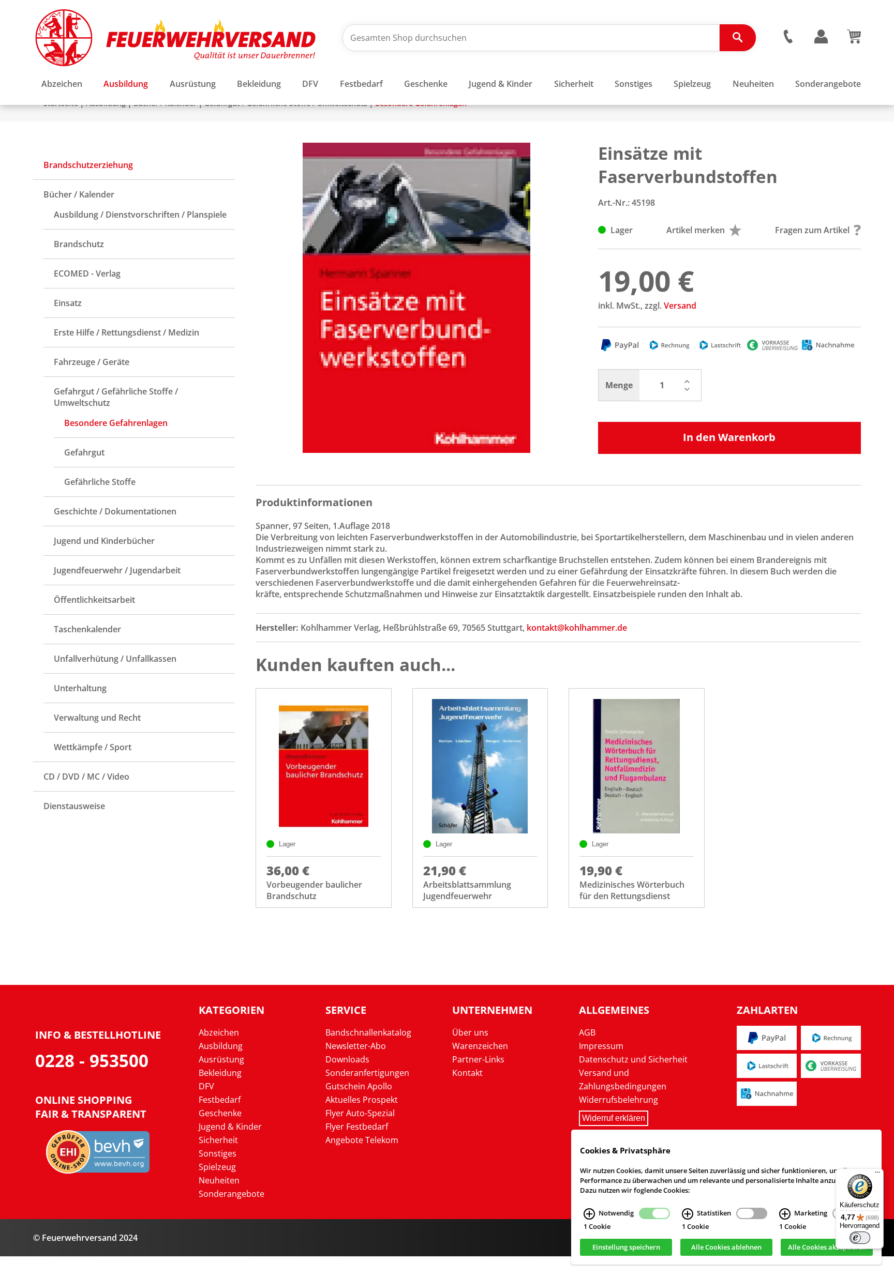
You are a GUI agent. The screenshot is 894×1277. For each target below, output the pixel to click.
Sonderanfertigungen (367, 1072)
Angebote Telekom (361, 1140)
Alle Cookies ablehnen (726, 1247)
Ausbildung (221, 1046)
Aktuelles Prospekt (361, 1099)
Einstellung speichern (626, 1247)
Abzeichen (219, 1032)
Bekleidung (220, 1072)
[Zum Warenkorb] (854, 40)
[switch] (860, 1238)
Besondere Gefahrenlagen (116, 423)
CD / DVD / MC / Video (86, 776)
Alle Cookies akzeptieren (827, 1247)
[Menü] (877, 1174)
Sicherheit (218, 1140)
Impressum (601, 1046)
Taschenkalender (87, 629)
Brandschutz (79, 244)
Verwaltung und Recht (97, 717)
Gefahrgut (84, 452)
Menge (619, 385)
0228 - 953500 (91, 1060)
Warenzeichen (480, 1046)
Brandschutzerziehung (88, 165)
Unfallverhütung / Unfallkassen (115, 658)
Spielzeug (217, 1167)
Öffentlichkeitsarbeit (94, 599)
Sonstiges (217, 1153)
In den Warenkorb (729, 437)
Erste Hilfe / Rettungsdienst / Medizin (126, 332)
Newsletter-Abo (355, 1046)
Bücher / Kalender (78, 194)
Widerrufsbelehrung (618, 1099)
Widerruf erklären (613, 1118)
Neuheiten (219, 1180)
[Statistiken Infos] (687, 1214)
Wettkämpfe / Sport (92, 747)
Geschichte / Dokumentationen (115, 511)
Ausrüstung (221, 1059)
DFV (206, 1086)
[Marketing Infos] (785, 1214)
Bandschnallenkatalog (368, 1032)
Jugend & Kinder (230, 1126)
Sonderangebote (231, 1193)
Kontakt (467, 1072)
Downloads (347, 1059)
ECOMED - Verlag (87, 273)
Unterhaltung (80, 688)
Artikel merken (695, 230)
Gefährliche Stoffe (100, 482)
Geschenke (220, 1113)
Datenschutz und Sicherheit (633, 1059)
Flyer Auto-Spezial (360, 1113)
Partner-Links (478, 1059)
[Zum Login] (821, 36)
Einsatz (68, 303)
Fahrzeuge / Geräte (91, 362)
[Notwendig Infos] (589, 1214)
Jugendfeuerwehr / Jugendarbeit (117, 570)
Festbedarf (220, 1099)
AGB (587, 1032)
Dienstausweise (74, 806)
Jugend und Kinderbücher (104, 540)
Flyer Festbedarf (356, 1126)
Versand (680, 305)
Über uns (470, 1032)
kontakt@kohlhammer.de (577, 627)
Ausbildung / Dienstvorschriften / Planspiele (140, 214)
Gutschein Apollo (358, 1086)
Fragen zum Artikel (812, 230)
